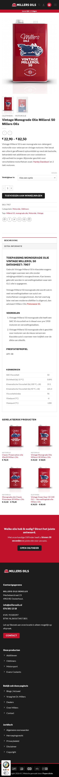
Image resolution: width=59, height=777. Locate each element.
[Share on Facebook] (9, 219)
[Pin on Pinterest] (24, 219)
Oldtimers (7, 116)
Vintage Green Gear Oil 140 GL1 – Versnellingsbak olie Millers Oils (42, 499)
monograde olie (22, 213)
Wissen (54, 173)
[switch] (6, 773)
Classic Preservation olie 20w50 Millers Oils (12, 456)
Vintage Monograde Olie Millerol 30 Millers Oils (41, 456)
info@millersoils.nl (12, 605)
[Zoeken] (39, 4)
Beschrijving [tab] (11, 240)
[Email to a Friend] (19, 219)
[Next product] (4, 133)
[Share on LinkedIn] (29, 219)
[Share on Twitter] (14, 219)
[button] (49, 5)
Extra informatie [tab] (13, 246)
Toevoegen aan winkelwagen (23, 195)
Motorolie (20, 116)
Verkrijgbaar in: (8, 177)
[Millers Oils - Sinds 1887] (24, 5)
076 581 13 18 (10, 608)
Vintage (40, 213)
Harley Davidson (41, 161)
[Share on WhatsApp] (4, 219)
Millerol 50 (10, 213)
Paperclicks (48, 773)
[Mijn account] (43, 5)
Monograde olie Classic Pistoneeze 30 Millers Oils (13, 498)
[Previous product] (10, 133)
